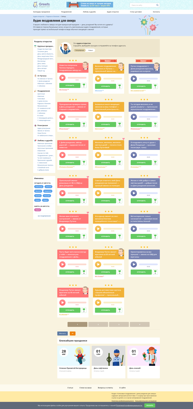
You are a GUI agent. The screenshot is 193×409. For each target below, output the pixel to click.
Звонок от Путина (43, 131)
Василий (38, 191)
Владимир (48, 191)
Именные (40, 96)
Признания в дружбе (44, 160)
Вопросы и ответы (105, 388)
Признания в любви (44, 146)
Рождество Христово (44, 49)
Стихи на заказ (85, 388)
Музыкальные (100, 167)
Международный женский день (45, 59)
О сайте (122, 388)
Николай (47, 196)
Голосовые (135, 167)
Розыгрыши (64, 129)
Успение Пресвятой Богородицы (73, 368)
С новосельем (42, 163)
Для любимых (42, 111)
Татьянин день (42, 51)
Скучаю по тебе (42, 153)
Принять (149, 405)
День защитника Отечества (45, 56)
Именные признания (44, 143)
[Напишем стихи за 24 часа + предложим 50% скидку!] (89, 4)
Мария (38, 210)
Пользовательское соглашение (146, 401)
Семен (38, 200)
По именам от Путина (44, 79)
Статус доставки (136, 12)
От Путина (63, 90)
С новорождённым (43, 120)
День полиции (42, 66)
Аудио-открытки (113, 12)
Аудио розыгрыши (43, 128)
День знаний (135, 368)
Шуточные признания (45, 148)
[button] (62, 78)
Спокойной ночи (43, 167)
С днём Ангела (42, 101)
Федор (45, 200)
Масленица (41, 61)
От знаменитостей (137, 90)
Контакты (156, 12)
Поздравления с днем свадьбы (45, 155)
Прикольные (135, 129)
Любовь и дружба (89, 12)
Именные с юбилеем (44, 83)
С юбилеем (63, 314)
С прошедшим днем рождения (45, 118)
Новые (90, 50)
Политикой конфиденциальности (129, 405)
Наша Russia (41, 133)
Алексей (48, 187)
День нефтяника (101, 368)
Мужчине (99, 90)
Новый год (41, 71)
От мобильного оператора (45, 135)
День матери (42, 68)
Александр (39, 187)
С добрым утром (43, 170)
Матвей (38, 196)
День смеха (41, 63)
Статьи (70, 388)
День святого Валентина (45, 54)
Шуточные (99, 129)
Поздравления (66, 12)
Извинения (41, 151)
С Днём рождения (43, 81)
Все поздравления (44, 216)
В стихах (40, 115)
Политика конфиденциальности (123, 401)
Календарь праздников (41, 12)
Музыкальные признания (45, 165)
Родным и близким (66, 167)
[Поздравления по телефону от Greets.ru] (41, 5)
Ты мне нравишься (44, 158)
